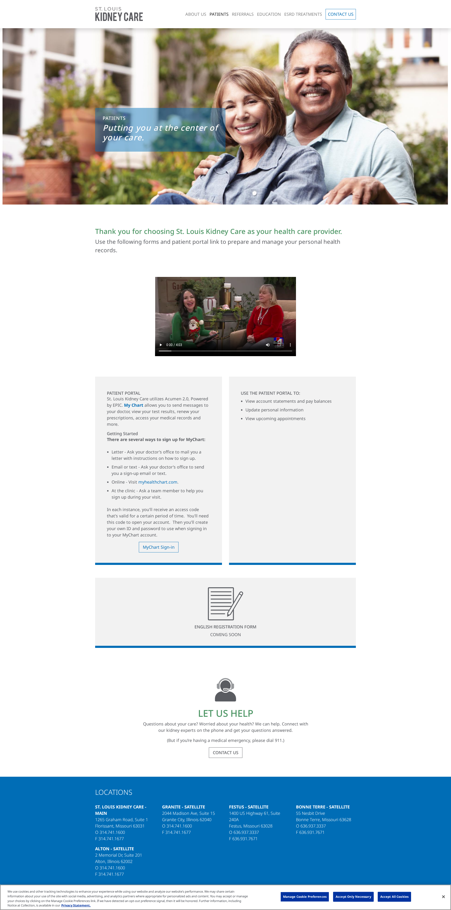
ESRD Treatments (303, 14)
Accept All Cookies (394, 896)
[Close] (443, 896)
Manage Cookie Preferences (305, 896)
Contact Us (341, 14)
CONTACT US (225, 752)
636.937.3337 (246, 832)
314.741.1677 (111, 838)
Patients (219, 14)
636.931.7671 (245, 838)
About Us (195, 14)
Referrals (243, 14)
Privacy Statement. (76, 905)
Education (269, 14)
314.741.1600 (112, 832)
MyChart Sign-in (159, 547)
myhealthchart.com (157, 482)
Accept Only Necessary (353, 896)
